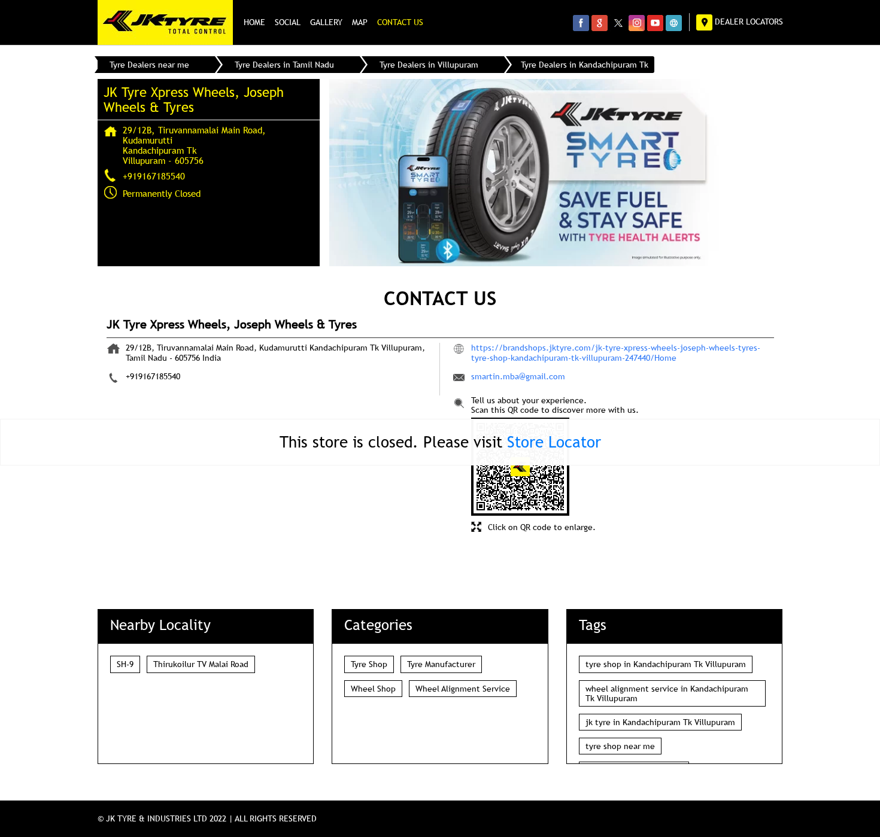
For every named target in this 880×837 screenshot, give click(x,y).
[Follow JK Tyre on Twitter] (618, 22)
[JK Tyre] (165, 22)
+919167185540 (154, 176)
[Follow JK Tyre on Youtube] (655, 22)
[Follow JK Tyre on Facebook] (581, 22)
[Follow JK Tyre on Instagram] (637, 22)
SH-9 (125, 664)
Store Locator (554, 442)
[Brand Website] (674, 22)
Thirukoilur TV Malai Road (200, 664)
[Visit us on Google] (599, 22)
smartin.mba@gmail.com (518, 376)
